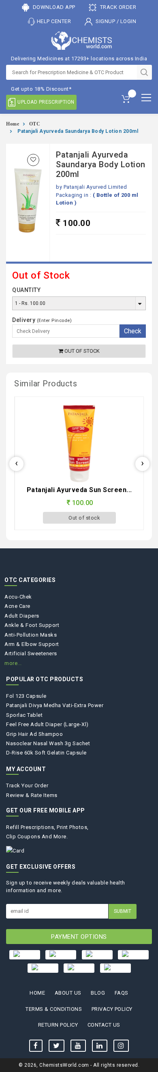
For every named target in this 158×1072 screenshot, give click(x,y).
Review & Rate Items (32, 795)
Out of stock (81, 351)
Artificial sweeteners (30, 653)
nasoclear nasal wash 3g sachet (48, 743)
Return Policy (58, 1025)
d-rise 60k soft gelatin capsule (46, 753)
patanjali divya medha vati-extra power (54, 705)
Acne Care (17, 606)
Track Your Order (27, 785)
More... (13, 663)
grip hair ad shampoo (34, 734)
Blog (98, 993)
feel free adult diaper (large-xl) (47, 724)
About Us (68, 993)
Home (12, 124)
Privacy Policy (112, 1009)
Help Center (54, 21)
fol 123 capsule (26, 696)
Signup (105, 21)
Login (128, 21)
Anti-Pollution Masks (30, 635)
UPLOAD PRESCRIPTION (46, 102)
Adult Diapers (21, 616)
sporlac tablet (24, 715)
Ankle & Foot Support (31, 625)
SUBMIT (122, 911)
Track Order (117, 7)
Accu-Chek (18, 597)
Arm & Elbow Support (31, 644)
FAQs (121, 993)
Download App (53, 7)
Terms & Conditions (54, 1009)
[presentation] (16, 464)
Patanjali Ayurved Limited (95, 187)
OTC (35, 124)
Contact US (104, 1025)
